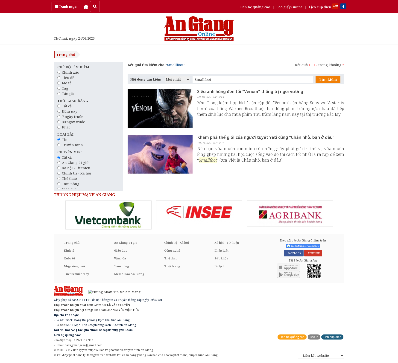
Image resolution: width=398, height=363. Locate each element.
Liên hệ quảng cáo (255, 7)
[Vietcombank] (108, 214)
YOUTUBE (313, 253)
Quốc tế (69, 258)
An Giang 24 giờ (75, 162)
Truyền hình (72, 144)
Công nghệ (172, 250)
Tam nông (70, 183)
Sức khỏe (221, 258)
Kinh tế (69, 250)
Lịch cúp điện (320, 7)
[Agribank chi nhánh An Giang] (290, 213)
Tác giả (68, 93)
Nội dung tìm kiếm (145, 79)
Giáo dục (120, 250)
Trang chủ (65, 54)
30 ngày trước (73, 121)
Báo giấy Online (289, 7)
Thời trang (172, 266)
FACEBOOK (293, 253)
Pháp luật (221, 250)
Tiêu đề (68, 77)
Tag (65, 88)
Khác (66, 127)
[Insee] (199, 212)
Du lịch (219, 266)
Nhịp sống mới (74, 266)
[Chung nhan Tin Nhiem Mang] (112, 291)
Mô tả (66, 83)
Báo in (314, 337)
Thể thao (69, 178)
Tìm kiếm (328, 79)
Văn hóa (120, 258)
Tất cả (67, 106)
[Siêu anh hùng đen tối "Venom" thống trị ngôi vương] (160, 109)
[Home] (86, 6)
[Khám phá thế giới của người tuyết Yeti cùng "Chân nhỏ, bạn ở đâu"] (160, 155)
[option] (108, 214)
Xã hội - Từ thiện (76, 168)
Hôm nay (69, 111)
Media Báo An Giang (129, 274)
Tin (64, 139)
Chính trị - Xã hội (76, 173)
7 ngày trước (72, 116)
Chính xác (70, 72)
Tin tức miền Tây (76, 274)
